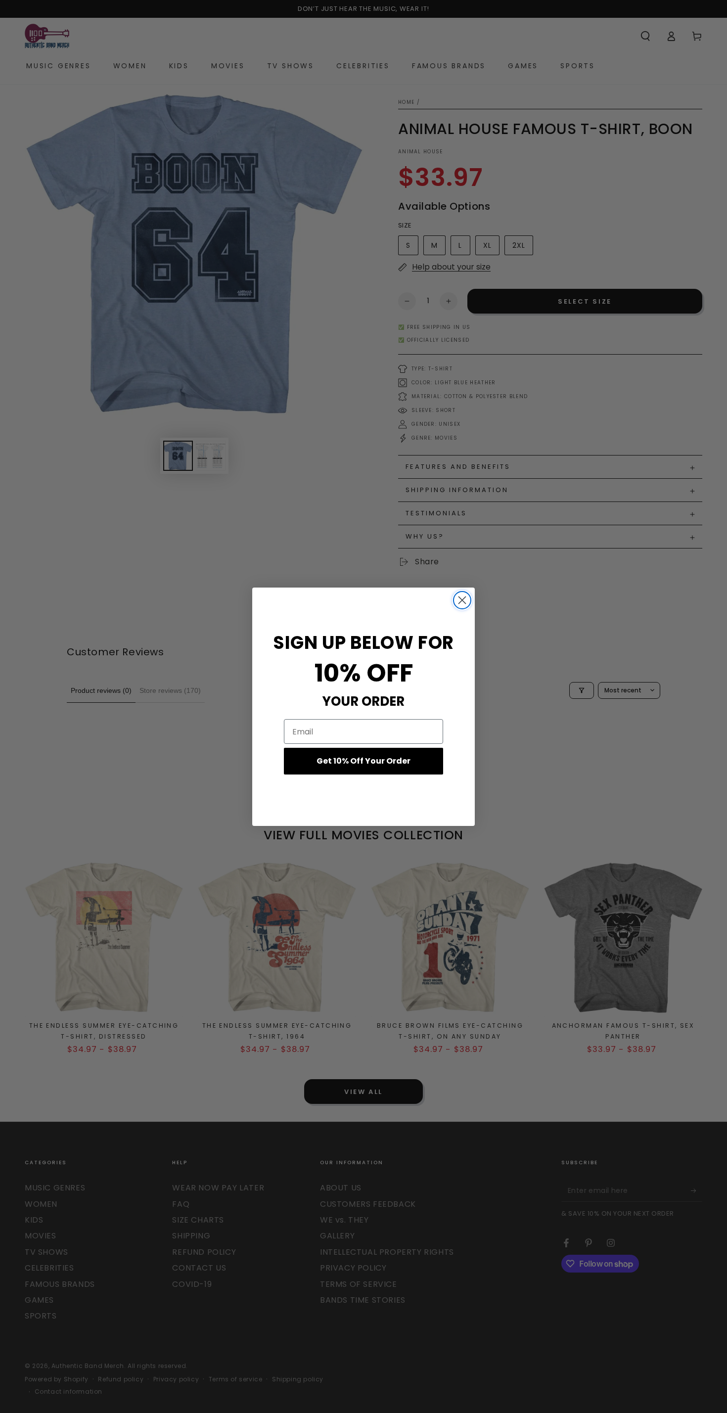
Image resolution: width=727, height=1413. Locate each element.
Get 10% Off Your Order (363, 761)
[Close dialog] (462, 600)
